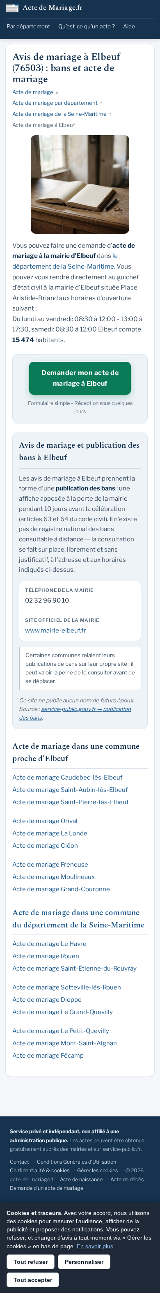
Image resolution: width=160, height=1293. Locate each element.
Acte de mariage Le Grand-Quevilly (62, 1012)
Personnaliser (84, 1261)
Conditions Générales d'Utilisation (76, 1162)
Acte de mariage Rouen (45, 956)
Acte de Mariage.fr (53, 8)
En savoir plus (95, 1246)
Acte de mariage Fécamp (48, 1055)
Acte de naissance (81, 1179)
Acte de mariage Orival (45, 821)
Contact (19, 1162)
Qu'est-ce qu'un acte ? (86, 26)
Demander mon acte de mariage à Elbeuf (80, 378)
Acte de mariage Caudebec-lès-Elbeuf (67, 777)
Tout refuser (31, 1261)
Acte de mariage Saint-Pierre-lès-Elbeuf (70, 802)
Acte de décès (127, 1179)
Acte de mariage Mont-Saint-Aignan (64, 1043)
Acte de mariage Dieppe (47, 999)
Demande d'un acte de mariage (46, 1188)
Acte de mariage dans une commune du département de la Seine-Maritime (78, 919)
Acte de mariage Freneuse (50, 864)
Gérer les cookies (97, 1170)
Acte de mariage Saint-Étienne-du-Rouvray (74, 968)
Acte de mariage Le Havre (49, 944)
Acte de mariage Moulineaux (53, 877)
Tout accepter (33, 1280)
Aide (129, 26)
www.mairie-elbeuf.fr (55, 630)
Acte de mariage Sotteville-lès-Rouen (66, 987)
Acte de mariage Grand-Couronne (61, 889)
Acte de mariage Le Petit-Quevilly (60, 1031)
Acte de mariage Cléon (45, 845)
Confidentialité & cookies (39, 1170)
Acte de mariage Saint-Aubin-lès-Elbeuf (70, 790)
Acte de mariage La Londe (49, 833)
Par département (28, 26)
